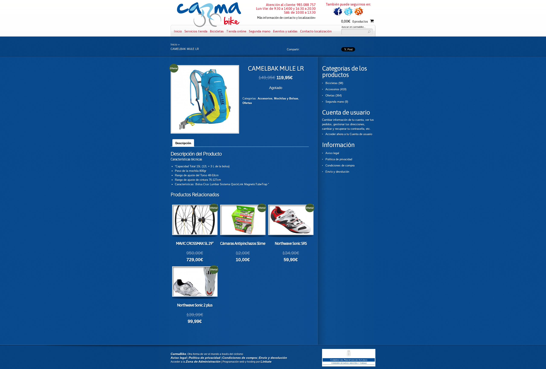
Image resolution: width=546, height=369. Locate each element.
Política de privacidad (338, 159)
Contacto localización (316, 31)
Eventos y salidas (285, 31)
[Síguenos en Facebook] (338, 15)
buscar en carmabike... (354, 27)
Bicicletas (217, 31)
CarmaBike (178, 354)
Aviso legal (332, 153)
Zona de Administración (203, 361)
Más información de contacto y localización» (286, 17)
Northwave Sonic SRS (291, 243)
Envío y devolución (337, 171)
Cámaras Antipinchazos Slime (242, 243)
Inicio (178, 31)
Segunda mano (259, 31)
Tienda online (236, 31)
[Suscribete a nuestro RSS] (358, 15)
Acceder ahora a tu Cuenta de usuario (348, 134)
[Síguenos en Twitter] (348, 15)
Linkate (266, 361)
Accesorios (265, 98)
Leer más (198, 220)
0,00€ (354, 21)
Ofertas (247, 103)
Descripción (183, 143)
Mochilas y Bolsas (286, 98)
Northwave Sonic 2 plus (194, 305)
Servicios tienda (195, 31)
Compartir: (293, 49)
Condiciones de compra (339, 165)
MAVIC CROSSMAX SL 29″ (194, 243)
